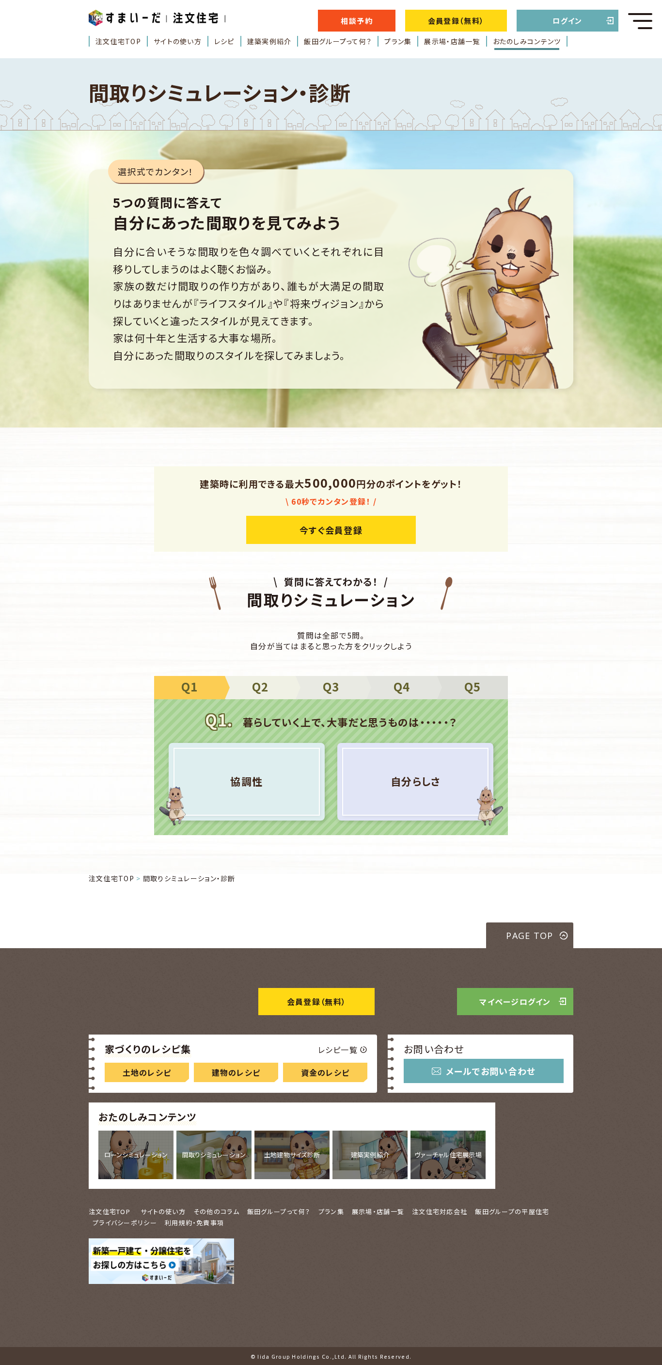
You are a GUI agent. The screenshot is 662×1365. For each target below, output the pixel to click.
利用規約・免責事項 (194, 1222)
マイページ (515, 1001)
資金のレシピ (325, 1072)
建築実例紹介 (269, 41)
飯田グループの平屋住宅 (512, 1211)
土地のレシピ (147, 1072)
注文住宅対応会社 (439, 1211)
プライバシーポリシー (125, 1222)
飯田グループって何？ (338, 41)
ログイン (567, 21)
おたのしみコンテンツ (527, 41)
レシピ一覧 (338, 1049)
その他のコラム (216, 1211)
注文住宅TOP (118, 41)
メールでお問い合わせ (491, 1071)
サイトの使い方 (178, 41)
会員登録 (316, 1001)
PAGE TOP (529, 935)
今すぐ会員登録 (331, 530)
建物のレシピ (236, 1072)
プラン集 (397, 41)
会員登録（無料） (456, 21)
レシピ (224, 41)
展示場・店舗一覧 (452, 41)
